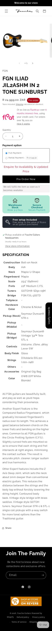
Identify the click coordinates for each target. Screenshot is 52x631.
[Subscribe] (42, 575)
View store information (17, 246)
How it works (23, 124)
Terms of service (19, 622)
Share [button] (8, 528)
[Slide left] (19, 63)
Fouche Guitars (24, 613)
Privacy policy (38, 617)
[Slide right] (32, 63)
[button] (6, 11)
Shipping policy (36, 622)
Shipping (19, 104)
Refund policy (23, 617)
